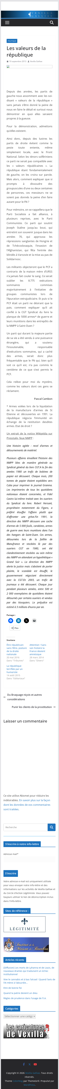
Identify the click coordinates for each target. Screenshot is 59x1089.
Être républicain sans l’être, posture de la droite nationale (17, 649)
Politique (12, 41)
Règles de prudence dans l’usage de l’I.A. (24, 998)
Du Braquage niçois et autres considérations (24, 697)
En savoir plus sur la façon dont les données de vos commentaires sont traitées (26, 804)
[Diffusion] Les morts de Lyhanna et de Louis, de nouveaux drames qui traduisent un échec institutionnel (28, 971)
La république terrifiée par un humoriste (15, 669)
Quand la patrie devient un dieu (20, 993)
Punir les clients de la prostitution (32, 707)
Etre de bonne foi (12, 987)
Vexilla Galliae (36, 61)
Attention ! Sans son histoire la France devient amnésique (38, 649)
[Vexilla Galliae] (29, 13)
